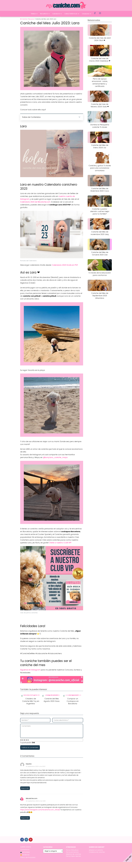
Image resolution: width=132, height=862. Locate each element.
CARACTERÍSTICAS (70, 14)
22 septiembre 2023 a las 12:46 (36, 801)
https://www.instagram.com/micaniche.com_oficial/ (40, 810)
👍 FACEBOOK (24, 855)
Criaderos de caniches (97, 852)
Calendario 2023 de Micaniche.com (35, 202)
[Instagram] (26, 840)
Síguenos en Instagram (30, 670)
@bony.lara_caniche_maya (55, 457)
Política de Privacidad (27, 857)
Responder (25, 788)
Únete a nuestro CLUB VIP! (60, 542)
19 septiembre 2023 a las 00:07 (35, 766)
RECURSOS (44, 14)
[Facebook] (22, 840)
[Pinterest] (30, 840)
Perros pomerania (72, 852)
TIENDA (33, 14)
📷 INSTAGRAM (25, 852)
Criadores (85, 14)
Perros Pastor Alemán (73, 856)
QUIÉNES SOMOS (25, 847)
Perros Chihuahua (72, 850)
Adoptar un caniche (96, 850)
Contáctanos (24, 850)
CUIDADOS (56, 14)
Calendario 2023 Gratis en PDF (65, 265)
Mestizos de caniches (73, 854)
